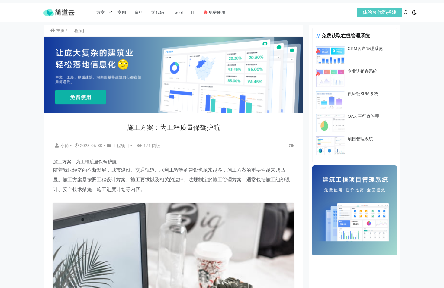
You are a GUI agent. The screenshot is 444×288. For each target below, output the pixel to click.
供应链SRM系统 (363, 93)
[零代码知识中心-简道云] (59, 11)
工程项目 (78, 30)
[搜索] (406, 12)
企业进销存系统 (362, 71)
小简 (65, 145)
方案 (101, 12)
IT (193, 12)
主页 (60, 30)
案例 (121, 12)
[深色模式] (414, 12)
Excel (177, 12)
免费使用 (216, 12)
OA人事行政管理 (363, 116)
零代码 (157, 12)
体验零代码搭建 (380, 12)
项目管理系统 (360, 138)
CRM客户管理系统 (365, 48)
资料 (138, 12)
